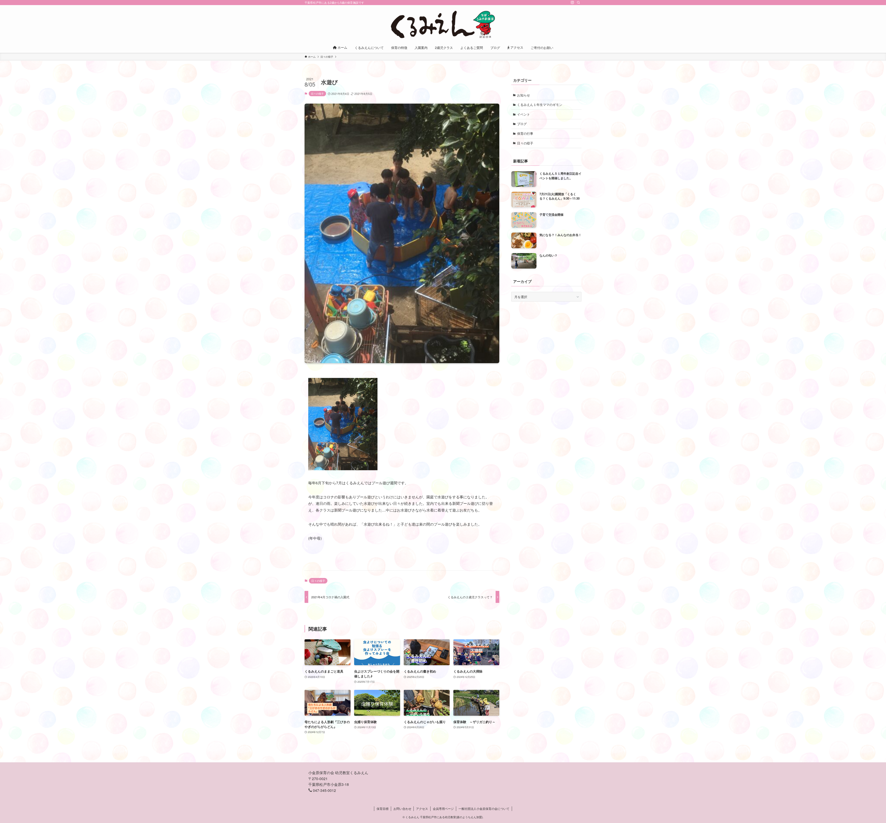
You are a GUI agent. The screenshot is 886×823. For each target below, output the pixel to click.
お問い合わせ (402, 808)
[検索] (578, 2)
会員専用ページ (443, 808)
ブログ (522, 123)
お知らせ (523, 95)
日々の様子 (317, 93)
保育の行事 (525, 133)
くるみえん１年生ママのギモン (539, 104)
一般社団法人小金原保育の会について (483, 808)
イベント (523, 114)
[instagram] (572, 2)
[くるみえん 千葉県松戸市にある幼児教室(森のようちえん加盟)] (443, 24)
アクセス (422, 808)
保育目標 (383, 808)
